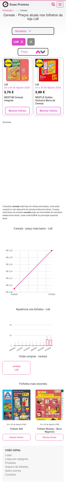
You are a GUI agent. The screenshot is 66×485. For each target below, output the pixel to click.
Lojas (8, 455)
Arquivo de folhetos (16, 467)
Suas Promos (19, 4)
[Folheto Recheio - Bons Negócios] (49, 405)
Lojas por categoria (16, 459)
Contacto (10, 474)
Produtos (10, 463)
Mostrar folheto (16, 437)
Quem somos (13, 470)
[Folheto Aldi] (16, 405)
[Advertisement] (33, 156)
